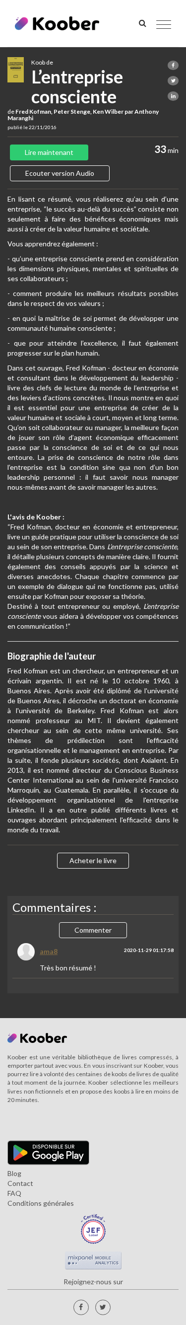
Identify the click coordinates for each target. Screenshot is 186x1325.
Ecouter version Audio (59, 173)
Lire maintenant (49, 152)
